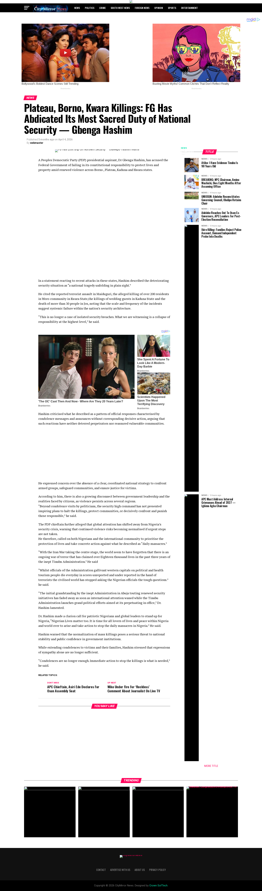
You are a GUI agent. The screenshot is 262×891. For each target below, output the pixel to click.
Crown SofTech (158, 885)
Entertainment (189, 8)
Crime (102, 8)
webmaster (36, 142)
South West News (120, 8)
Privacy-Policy (157, 870)
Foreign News (142, 8)
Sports (172, 8)
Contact (101, 870)
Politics (89, 8)
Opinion (158, 8)
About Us (140, 870)
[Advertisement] (104, 201)
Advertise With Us (120, 870)
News (77, 8)
